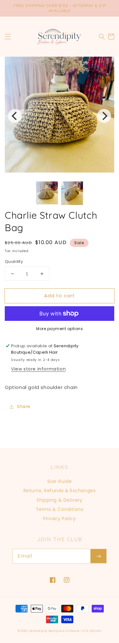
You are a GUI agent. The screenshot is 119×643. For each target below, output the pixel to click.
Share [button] (23, 406)
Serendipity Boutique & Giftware (55, 631)
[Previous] (15, 116)
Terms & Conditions (59, 509)
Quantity (14, 261)
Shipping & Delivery (59, 500)
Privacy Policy (59, 518)
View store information (38, 369)
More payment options (59, 328)
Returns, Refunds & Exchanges (59, 490)
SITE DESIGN (92, 631)
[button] (8, 37)
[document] (59, 116)
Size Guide (59, 481)
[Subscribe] (98, 556)
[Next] (104, 116)
